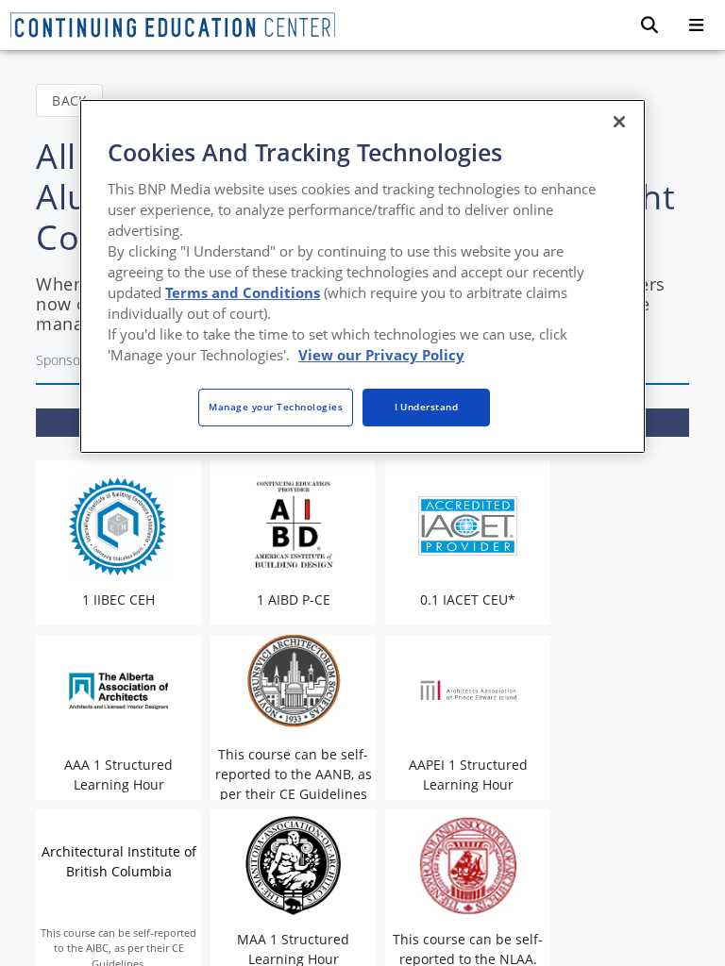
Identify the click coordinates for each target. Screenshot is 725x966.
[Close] (619, 121)
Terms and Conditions (242, 292)
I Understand (427, 406)
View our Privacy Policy (381, 354)
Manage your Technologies (276, 406)
